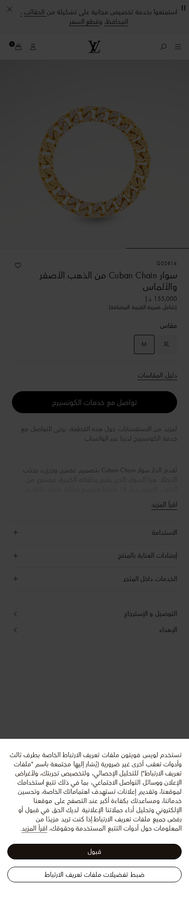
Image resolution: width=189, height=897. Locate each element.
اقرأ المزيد (34, 828)
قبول (94, 851)
